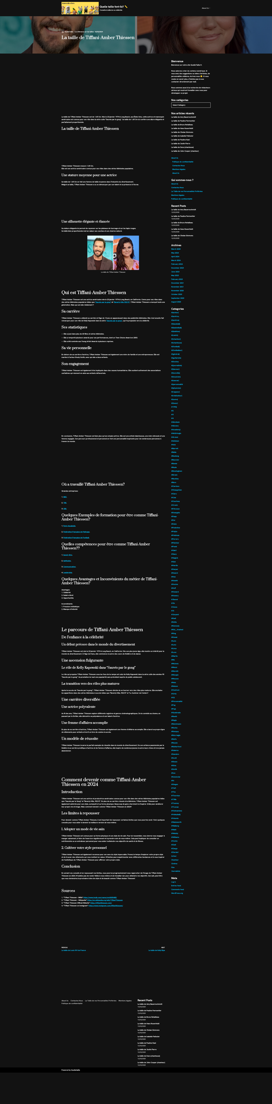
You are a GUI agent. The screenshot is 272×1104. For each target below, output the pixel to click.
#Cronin (174, 505)
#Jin (173, 603)
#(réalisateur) (176, 396)
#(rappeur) (175, 392)
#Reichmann (176, 724)
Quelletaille (75, 1070)
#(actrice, (175, 316)
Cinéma (174, 863)
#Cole (173, 497)
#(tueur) (174, 403)
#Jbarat (174, 599)
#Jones (174, 607)
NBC (65, 497)
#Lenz (173, 645)
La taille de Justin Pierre (180, 143)
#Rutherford (176, 747)
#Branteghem (176, 471)
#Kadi (173, 618)
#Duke (174, 524)
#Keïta (174, 622)
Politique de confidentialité (182, 162)
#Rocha (174, 728)
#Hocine (174, 584)
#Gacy (174, 554)
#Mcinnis (174, 663)
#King (173, 633)
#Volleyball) (175, 814)
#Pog (173, 705)
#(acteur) (175, 312)
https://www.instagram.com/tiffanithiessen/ (106, 906)
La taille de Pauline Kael (180, 140)
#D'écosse (175, 509)
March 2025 (176, 249)
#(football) (175, 346)
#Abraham (175, 422)
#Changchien (176, 490)
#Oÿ (173, 697)
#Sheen (174, 762)
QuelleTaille (69, 32)
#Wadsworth (176, 822)
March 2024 (176, 260)
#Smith (174, 769)
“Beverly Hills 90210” (122, 302)
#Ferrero (175, 539)
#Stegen (174, 784)
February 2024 (177, 264)
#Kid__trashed (177, 629)
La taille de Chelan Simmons (182, 132)
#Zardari (174, 852)
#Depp (174, 516)
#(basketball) (176, 328)
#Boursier (175, 460)
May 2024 (175, 253)
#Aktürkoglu (176, 433)
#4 (172, 418)
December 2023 (177, 268)
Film (173, 867)
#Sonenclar (175, 777)
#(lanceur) (175, 369)
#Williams (175, 837)
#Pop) (173, 709)
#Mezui (174, 667)
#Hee (173, 577)
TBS (64, 503)
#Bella (173, 452)
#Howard (175, 592)
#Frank (174, 546)
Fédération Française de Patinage (76, 532)
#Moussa (174, 679)
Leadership (67, 572)
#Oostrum (175, 690)
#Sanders (175, 754)
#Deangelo (175, 512)
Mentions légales (178, 169)
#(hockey (175, 362)
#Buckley (175, 479)
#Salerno (174, 750)
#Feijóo (174, 531)
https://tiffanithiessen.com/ (101, 903)
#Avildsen (175, 441)
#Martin (174, 656)
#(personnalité (177, 384)
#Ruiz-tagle (175, 735)
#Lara (173, 641)
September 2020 (177, 298)
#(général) (175, 354)
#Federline (175, 528)
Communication (69, 567)
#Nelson (174, 686)
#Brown (174, 475)
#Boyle (174, 467)
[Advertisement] (113, 69)
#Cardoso (175, 486)
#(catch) (174, 335)
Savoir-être (67, 555)
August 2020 (176, 302)
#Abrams (175, 426)
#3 (172, 414)
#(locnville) (175, 373)
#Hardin (174, 565)
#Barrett (174, 448)
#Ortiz (173, 694)
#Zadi (173, 845)
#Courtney (175, 501)
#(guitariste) (176, 358)
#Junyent (175, 614)
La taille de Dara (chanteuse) (182, 147)
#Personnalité (176, 701)
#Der (173, 520)
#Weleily (174, 833)
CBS (64, 509)
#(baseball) (175, 324)
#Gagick (174, 558)
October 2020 (176, 294)
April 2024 (175, 256)
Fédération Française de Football (76, 538)
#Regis (174, 720)
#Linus (174, 648)
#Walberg (175, 826)
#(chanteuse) (176, 343)
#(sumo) (174, 399)
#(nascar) (175, 380)
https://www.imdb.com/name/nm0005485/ (100, 897)
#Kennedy (175, 626)
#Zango (174, 848)
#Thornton (175, 795)
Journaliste (175, 871)
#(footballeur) (176, 350)
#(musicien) (176, 377)
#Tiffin (173, 799)
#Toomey (175, 803)
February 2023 (177, 279)
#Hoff (173, 588)
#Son (173, 773)
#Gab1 (174, 550)
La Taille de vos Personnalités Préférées (187, 191)
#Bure (173, 482)
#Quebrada (176, 712)
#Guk (173, 562)
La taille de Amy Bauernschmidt (183, 117)
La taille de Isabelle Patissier (182, 136)
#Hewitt (174, 580)
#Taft (173, 788)
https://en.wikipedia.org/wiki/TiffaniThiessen (105, 900)
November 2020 (177, 290)
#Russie (174, 743)
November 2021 (177, 287)
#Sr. (172, 780)
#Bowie (174, 463)
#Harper (174, 569)
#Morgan (174, 675)
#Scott (174, 758)
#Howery (174, 596)
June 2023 (175, 272)
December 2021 (177, 283)
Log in (173, 882)
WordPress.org (177, 893)
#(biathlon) (175, 331)
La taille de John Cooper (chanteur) (185, 151)
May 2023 (175, 275)
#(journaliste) (176, 365)
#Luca (173, 652)
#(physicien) (176, 388)
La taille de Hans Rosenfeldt (182, 128)
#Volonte (174, 818)
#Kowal (174, 637)
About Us (174, 158)
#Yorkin (174, 841)
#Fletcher (175, 543)
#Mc (173, 660)
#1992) (174, 407)
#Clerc (174, 494)
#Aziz (173, 445)
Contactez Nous (178, 165)
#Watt (173, 830)
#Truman (175, 807)
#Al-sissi (174, 437)
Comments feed (177, 889)
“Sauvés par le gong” (103, 302)
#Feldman (175, 535)
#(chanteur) (176, 339)
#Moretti (174, 671)
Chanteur (175, 860)
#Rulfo (174, 739)
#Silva (173, 765)
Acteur (174, 856)
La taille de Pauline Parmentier (183, 121)
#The (173, 792)
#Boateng (175, 456)
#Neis (173, 682)
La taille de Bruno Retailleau (182, 125)
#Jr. (172, 611)
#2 (172, 411)
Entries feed (176, 886)
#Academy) (175, 429)
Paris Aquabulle (69, 526)
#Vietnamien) (176, 811)
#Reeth (174, 716)
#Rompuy (175, 731)
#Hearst (174, 573)
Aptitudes (67, 561)
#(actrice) (175, 320)
